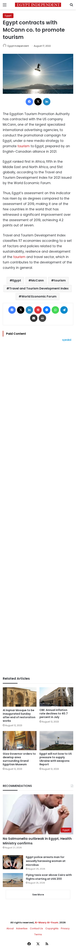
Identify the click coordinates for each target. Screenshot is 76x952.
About (10, 928)
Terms (38, 934)
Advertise (21, 928)
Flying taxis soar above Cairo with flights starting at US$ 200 (49, 877)
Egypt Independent (18, 45)
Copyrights (51, 928)
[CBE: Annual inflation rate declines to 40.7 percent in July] (56, 696)
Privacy (65, 928)
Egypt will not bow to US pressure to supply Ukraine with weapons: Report (55, 759)
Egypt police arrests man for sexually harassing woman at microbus (45, 861)
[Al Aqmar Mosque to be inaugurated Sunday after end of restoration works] (20, 696)
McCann (37, 280)
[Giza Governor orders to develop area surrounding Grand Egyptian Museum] (20, 740)
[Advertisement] (38, 509)
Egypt (8, 15)
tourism (24, 146)
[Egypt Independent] (38, 5)
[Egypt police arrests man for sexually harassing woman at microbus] (13, 862)
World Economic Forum (38, 296)
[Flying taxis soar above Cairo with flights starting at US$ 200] (13, 880)
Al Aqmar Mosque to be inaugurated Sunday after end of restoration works (19, 715)
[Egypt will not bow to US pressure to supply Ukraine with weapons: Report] (56, 740)
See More (38, 894)
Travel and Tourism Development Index (39, 288)
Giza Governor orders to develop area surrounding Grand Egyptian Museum (19, 759)
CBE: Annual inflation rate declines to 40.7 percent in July (53, 713)
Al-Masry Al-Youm (46, 922)
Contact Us (36, 928)
